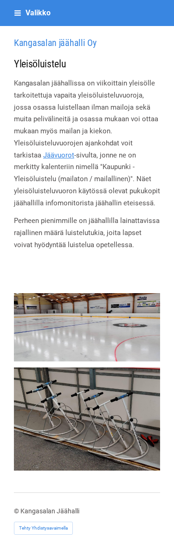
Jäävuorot (58, 155)
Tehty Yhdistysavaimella (43, 528)
